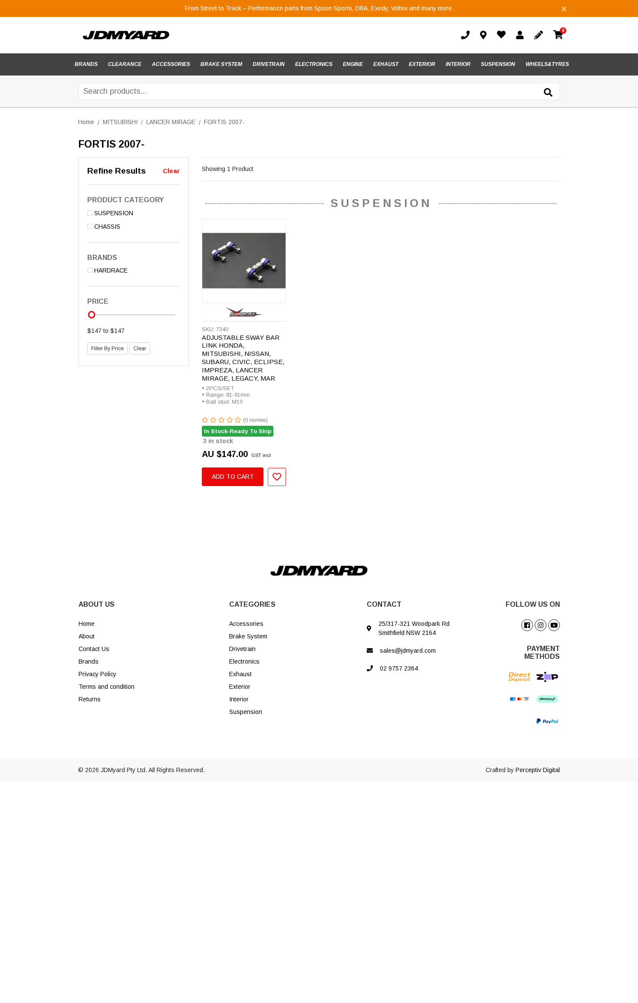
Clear (171, 170)
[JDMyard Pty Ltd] (126, 34)
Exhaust (240, 674)
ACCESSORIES (171, 64)
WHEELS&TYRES (547, 64)
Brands (89, 661)
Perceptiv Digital (538, 769)
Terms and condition (107, 686)
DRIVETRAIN (269, 64)
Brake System (248, 636)
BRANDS (86, 64)
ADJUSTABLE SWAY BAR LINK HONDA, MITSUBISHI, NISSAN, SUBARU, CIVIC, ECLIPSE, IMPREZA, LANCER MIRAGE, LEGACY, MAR (243, 358)
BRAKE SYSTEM (221, 64)
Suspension (245, 711)
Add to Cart (233, 476)
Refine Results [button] (116, 170)
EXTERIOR (422, 64)
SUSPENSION (498, 64)
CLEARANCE (124, 64)
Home (87, 623)
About (87, 636)
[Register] (540, 35)
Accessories (246, 623)
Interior (239, 699)
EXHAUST (385, 64)
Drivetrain (242, 648)
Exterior (239, 686)
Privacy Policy (97, 674)
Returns (90, 699)
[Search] (548, 92)
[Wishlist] (503, 36)
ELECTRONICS (313, 64)
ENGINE (353, 64)
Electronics (244, 661)
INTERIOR (458, 64)
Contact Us (94, 648)
